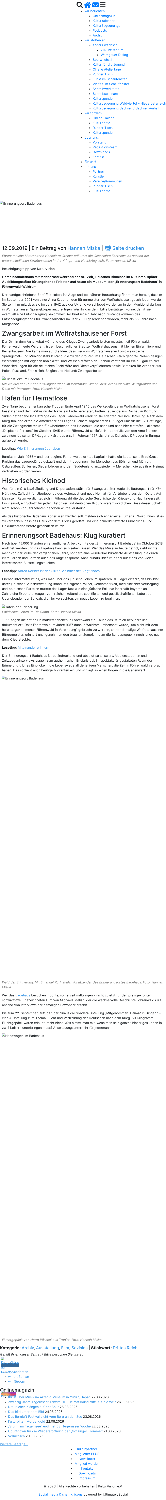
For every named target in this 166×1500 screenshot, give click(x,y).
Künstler (99, 176)
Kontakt (98, 157)
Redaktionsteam (105, 147)
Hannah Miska (83, 248)
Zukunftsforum (112, 50)
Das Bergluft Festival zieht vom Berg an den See (45, 1416)
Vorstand (99, 142)
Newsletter (87, 1459)
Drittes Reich (125, 1347)
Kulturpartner (87, 1449)
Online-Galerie (103, 118)
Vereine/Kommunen (107, 181)
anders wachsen (105, 45)
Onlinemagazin (104, 16)
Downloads (101, 152)
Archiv (97, 35)
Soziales (79, 1347)
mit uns (90, 167)
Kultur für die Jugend (109, 64)
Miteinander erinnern (33, 647)
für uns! (90, 162)
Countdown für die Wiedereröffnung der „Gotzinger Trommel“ (55, 1431)
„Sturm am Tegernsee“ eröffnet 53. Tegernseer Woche (49, 1426)
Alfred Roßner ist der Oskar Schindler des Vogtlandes (59, 571)
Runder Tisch (103, 74)
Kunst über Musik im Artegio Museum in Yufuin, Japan (49, 1397)
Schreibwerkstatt (106, 89)
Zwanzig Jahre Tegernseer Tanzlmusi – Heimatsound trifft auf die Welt (62, 1402)
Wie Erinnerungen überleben (38, 448)
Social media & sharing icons (60, 1494)
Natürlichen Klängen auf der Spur (33, 1407)
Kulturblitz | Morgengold (26, 1421)
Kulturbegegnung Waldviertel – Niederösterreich (129, 103)
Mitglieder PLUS (87, 1454)
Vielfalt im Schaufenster (111, 84)
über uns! (92, 137)
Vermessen (16, 1436)
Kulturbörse (101, 123)
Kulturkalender (104, 21)
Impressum (87, 1478)
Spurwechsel (102, 60)
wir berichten (95, 11)
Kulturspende (103, 98)
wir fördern (93, 113)
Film (65, 1347)
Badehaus (23, 995)
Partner (98, 171)
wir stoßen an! (95, 40)
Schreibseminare (105, 94)
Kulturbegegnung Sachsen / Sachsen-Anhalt (126, 108)
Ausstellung (47, 1347)
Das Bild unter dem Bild (26, 1412)
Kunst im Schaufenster (110, 79)
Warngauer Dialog (114, 55)
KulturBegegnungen (107, 26)
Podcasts (100, 30)
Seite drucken (124, 248)
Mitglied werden (87, 1463)
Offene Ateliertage (107, 69)
